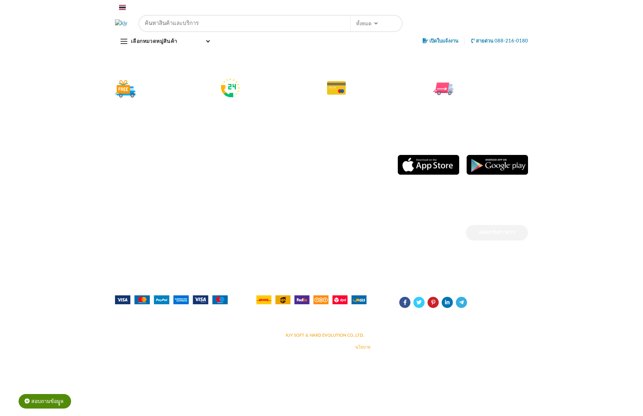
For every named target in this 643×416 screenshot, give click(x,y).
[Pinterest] (422, 7)
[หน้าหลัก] (121, 23)
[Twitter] (413, 7)
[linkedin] (430, 7)
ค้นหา (393, 23)
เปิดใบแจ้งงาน (443, 41)
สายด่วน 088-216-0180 (501, 41)
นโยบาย (363, 347)
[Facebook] (404, 7)
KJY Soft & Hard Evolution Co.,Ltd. (325, 335)
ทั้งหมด (363, 24)
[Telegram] (439, 7)
